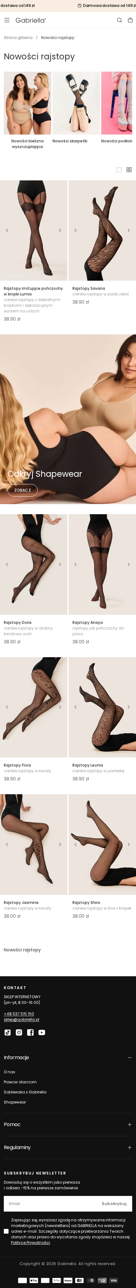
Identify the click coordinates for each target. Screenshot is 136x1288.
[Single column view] (119, 170)
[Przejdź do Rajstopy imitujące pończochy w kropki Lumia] (33, 230)
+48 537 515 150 (19, 1013)
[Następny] (60, 230)
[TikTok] (7, 1032)
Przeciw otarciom (20, 1082)
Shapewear (15, 1102)
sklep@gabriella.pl (21, 1019)
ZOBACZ (22, 490)
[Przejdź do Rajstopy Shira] (102, 844)
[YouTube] (42, 1032)
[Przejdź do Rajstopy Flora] (33, 707)
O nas (9, 1072)
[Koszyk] (130, 20)
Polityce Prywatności (30, 1242)
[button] (7, 20)
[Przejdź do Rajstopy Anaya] (102, 564)
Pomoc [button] (12, 1124)
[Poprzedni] (7, 230)
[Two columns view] (129, 170)
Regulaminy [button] (17, 1147)
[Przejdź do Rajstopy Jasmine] (33, 844)
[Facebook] (30, 1032)
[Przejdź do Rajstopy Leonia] (102, 707)
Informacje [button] (16, 1057)
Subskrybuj (114, 1203)
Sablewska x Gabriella (25, 1092)
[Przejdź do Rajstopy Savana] (102, 230)
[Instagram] (19, 1032)
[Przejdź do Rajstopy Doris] (33, 564)
